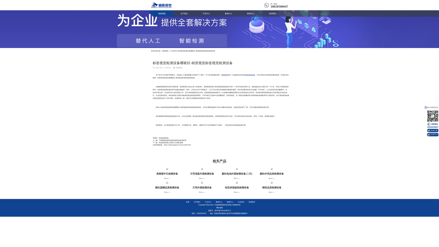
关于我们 (184, 13)
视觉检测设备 (250, 75)
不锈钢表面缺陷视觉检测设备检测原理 (172, 140)
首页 (187, 202)
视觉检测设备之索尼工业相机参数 (171, 142)
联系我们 (273, 13)
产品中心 (206, 13)
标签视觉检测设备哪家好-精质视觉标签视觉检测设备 (196, 51)
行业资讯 (173, 51)
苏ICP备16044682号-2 (223, 210)
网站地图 (219, 207)
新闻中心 (250, 13)
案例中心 (228, 13)
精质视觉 (162, 13)
